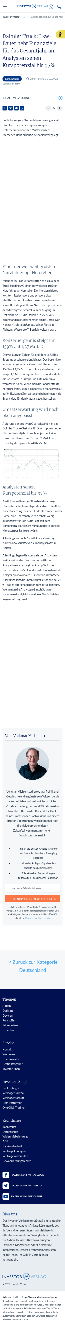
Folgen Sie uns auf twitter (26, 1185)
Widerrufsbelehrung (15, 1136)
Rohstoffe (8, 1020)
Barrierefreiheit (12, 1146)
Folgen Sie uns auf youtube (26, 1196)
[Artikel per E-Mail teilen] (16, 108)
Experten (8, 1030)
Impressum (9, 1127)
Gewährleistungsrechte (16, 1161)
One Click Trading (13, 1107)
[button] (60, 34)
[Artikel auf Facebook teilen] (4, 108)
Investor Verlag (11, 16)
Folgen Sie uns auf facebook (27, 1174)
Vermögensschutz (13, 1098)
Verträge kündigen (14, 1151)
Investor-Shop (11, 1069)
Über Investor (11, 1059)
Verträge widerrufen (15, 1156)
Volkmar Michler (11, 83)
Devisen (7, 1015)
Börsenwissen (10, 1025)
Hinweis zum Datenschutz (37, 918)
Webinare (8, 1054)
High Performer (12, 1102)
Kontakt (7, 1049)
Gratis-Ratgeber (12, 1064)
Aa (53, 108)
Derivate (8, 1010)
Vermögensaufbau (13, 1093)
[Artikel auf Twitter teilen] (10, 108)
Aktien (6, 1005)
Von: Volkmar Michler (23, 736)
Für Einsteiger (11, 1088)
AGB (5, 1141)
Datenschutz (10, 1131)
